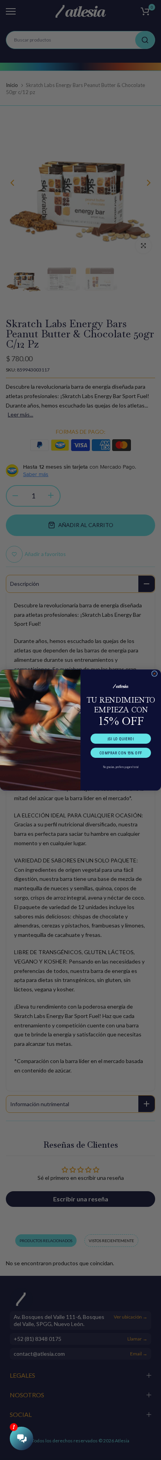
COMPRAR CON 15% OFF (121, 752)
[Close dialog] (154, 673)
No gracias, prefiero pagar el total (121, 767)
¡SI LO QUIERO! (120, 738)
